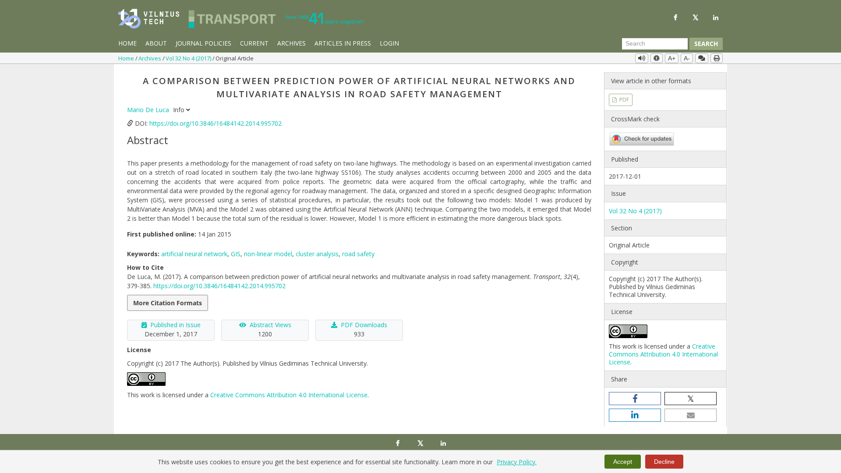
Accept (622, 461)
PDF (623, 99)
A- (687, 58)
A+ (671, 58)
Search (706, 43)
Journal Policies (203, 43)
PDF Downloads (364, 325)
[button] (635, 398)
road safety (358, 254)
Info (179, 110)
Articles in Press (342, 43)
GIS (235, 254)
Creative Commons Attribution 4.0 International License (288, 395)
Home (127, 43)
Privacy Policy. (517, 462)
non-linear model (268, 254)
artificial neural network (194, 254)
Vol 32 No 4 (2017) (189, 58)
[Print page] (716, 58)
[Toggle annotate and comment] (701, 58)
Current (254, 43)
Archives (291, 43)
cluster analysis (317, 254)
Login (389, 43)
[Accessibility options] (656, 58)
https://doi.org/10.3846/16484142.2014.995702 (215, 123)
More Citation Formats (167, 303)
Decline (664, 461)
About (156, 43)
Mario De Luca (149, 110)
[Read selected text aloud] (641, 58)
